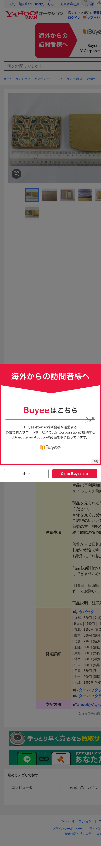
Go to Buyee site (75, 474)
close (26, 474)
